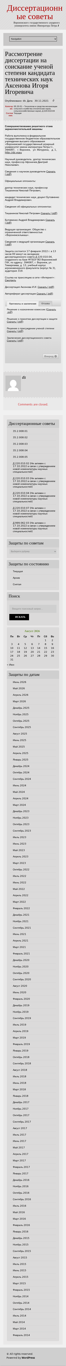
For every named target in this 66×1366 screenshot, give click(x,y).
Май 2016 (19, 1212)
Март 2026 (19, 701)
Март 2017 (19, 1160)
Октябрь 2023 (21, 824)
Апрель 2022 (20, 895)
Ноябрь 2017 (21, 1108)
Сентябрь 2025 (22, 727)
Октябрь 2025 (21, 720)
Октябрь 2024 (21, 772)
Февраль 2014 (21, 1335)
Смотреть (10, 280)
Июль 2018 (19, 1076)
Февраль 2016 (21, 1225)
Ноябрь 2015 (21, 1244)
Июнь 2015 (19, 1270)
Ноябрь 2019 (21, 1011)
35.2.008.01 (20, 431)
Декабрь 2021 (21, 914)
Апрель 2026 (20, 694)
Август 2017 (20, 1128)
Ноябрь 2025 (21, 714)
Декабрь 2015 (21, 1238)
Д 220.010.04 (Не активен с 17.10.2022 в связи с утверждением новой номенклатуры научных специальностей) (34, 497)
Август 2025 (20, 733)
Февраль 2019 (21, 1044)
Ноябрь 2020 (21, 966)
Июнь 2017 (19, 1141)
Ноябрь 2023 (21, 817)
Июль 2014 (19, 1315)
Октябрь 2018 (21, 1057)
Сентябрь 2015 (22, 1251)
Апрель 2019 (20, 1031)
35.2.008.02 (20, 437)
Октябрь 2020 (21, 973)
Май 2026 (19, 688)
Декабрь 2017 (21, 1102)
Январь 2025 (20, 759)
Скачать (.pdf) (49, 213)
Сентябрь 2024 (22, 779)
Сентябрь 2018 (22, 1063)
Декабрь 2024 (21, 766)
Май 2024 (19, 792)
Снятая (17, 584)
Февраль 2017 (21, 1167)
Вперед (49, 356)
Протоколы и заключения (22, 304)
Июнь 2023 (19, 843)
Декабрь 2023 (21, 811)
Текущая (17, 113)
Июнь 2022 (19, 882)
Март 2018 (19, 1089)
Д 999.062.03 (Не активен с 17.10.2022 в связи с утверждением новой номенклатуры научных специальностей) (34, 527)
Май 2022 (19, 889)
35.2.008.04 (20, 450)
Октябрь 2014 (21, 1302)
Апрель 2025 (20, 753)
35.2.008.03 (20, 443)
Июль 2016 (19, 1205)
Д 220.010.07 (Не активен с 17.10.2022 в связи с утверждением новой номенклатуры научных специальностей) (34, 512)
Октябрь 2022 (21, 869)
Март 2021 (19, 947)
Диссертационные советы (35, 12)
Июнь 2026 (19, 682)
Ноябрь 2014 (21, 1296)
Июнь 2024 (19, 785)
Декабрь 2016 (21, 1180)
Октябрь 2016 (21, 1192)
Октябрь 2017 (21, 1115)
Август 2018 (20, 1070)
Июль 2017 (19, 1134)
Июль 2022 (19, 876)
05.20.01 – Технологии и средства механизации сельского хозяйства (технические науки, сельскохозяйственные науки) (35, 108)
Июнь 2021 (19, 934)
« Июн (10, 664)
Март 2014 (19, 1328)
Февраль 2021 (21, 953)
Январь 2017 (20, 1173)
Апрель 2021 (20, 940)
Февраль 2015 (21, 1289)
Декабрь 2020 (21, 960)
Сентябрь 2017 (22, 1121)
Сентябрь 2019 (22, 1018)
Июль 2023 (19, 837)
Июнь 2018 (19, 1082)
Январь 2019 (20, 1050)
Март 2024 (19, 804)
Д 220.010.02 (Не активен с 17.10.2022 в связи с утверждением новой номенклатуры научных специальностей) (34, 467)
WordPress (28, 1357)
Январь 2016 (20, 1231)
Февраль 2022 (21, 908)
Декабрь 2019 (21, 1005)
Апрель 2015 (20, 1276)
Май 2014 (19, 1322)
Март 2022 (19, 901)
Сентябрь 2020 (22, 979)
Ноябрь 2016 (21, 1186)
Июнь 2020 (19, 992)
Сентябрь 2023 (22, 830)
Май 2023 (19, 850)
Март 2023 (19, 863)
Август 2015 (20, 1257)
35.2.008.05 (20, 456)
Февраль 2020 (21, 998)
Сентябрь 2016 (22, 1199)
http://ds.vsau (13, 152)
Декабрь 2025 (21, 707)
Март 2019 (19, 1037)
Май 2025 (19, 746)
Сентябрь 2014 (22, 1309)
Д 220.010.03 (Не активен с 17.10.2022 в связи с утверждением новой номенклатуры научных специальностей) (34, 482)
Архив (16, 577)
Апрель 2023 (20, 856)
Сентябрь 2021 (22, 927)
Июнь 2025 (19, 740)
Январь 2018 (20, 1095)
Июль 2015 (19, 1264)
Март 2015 (19, 1283)
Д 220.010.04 (48, 111)
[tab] (23, 303)
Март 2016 (19, 1218)
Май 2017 (19, 1147)
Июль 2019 (19, 1024)
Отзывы (45, 303)
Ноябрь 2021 (21, 921)
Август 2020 (20, 985)
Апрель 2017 (20, 1154)
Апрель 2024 (20, 798)
